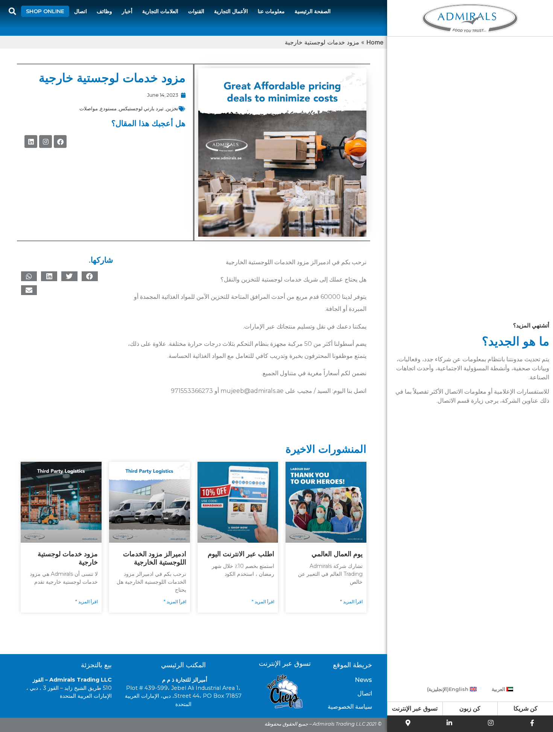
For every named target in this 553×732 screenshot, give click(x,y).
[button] (90, 276)
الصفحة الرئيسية (313, 11)
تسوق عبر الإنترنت (415, 708)
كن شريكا (526, 708)
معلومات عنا (271, 11)
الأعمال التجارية (231, 11)
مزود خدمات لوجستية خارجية (68, 558)
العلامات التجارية (160, 11)
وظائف (104, 11)
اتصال (80, 11)
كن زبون (469, 708)
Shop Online (45, 11)
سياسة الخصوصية (350, 706)
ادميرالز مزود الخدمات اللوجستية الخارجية (154, 558)
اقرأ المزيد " (351, 601)
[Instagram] (45, 141)
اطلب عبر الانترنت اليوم (241, 554)
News (363, 679)
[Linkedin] (30, 141)
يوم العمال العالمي (337, 554)
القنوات (196, 11)
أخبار (127, 11)
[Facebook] (60, 141)
